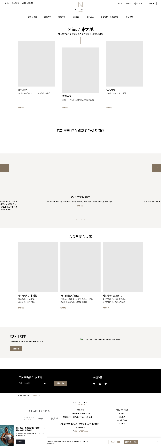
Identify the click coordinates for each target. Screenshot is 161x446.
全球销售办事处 (121, 420)
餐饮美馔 (47, 17)
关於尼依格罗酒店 (122, 410)
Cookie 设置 (115, 442)
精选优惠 (129, 17)
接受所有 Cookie (131, 442)
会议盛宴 (76, 17)
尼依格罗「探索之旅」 (110, 17)
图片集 (120, 3)
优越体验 (61, 17)
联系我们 (80, 410)
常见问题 (122, 424)
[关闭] (157, 441)
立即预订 (151, 3)
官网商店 (90, 17)
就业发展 (122, 417)
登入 (8, 3)
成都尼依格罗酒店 (23, 395)
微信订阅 (60, 383)
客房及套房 (32, 17)
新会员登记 (15, 3)
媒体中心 (122, 413)
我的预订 (128, 3)
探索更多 (21, 108)
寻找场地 (16, 349)
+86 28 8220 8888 (81, 431)
